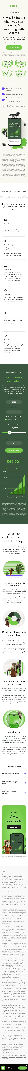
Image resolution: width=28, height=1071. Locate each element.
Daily (18, 419)
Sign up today (14, 827)
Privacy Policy (12, 1057)
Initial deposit (14, 398)
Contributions (14, 408)
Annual (10, 416)
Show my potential (14, 450)
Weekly (10, 419)
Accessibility (5, 1057)
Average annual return (14, 439)
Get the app (22, 1068)
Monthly (19, 416)
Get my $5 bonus (14, 47)
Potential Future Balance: (14, 458)
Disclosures (22, 1055)
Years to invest (14, 424)
